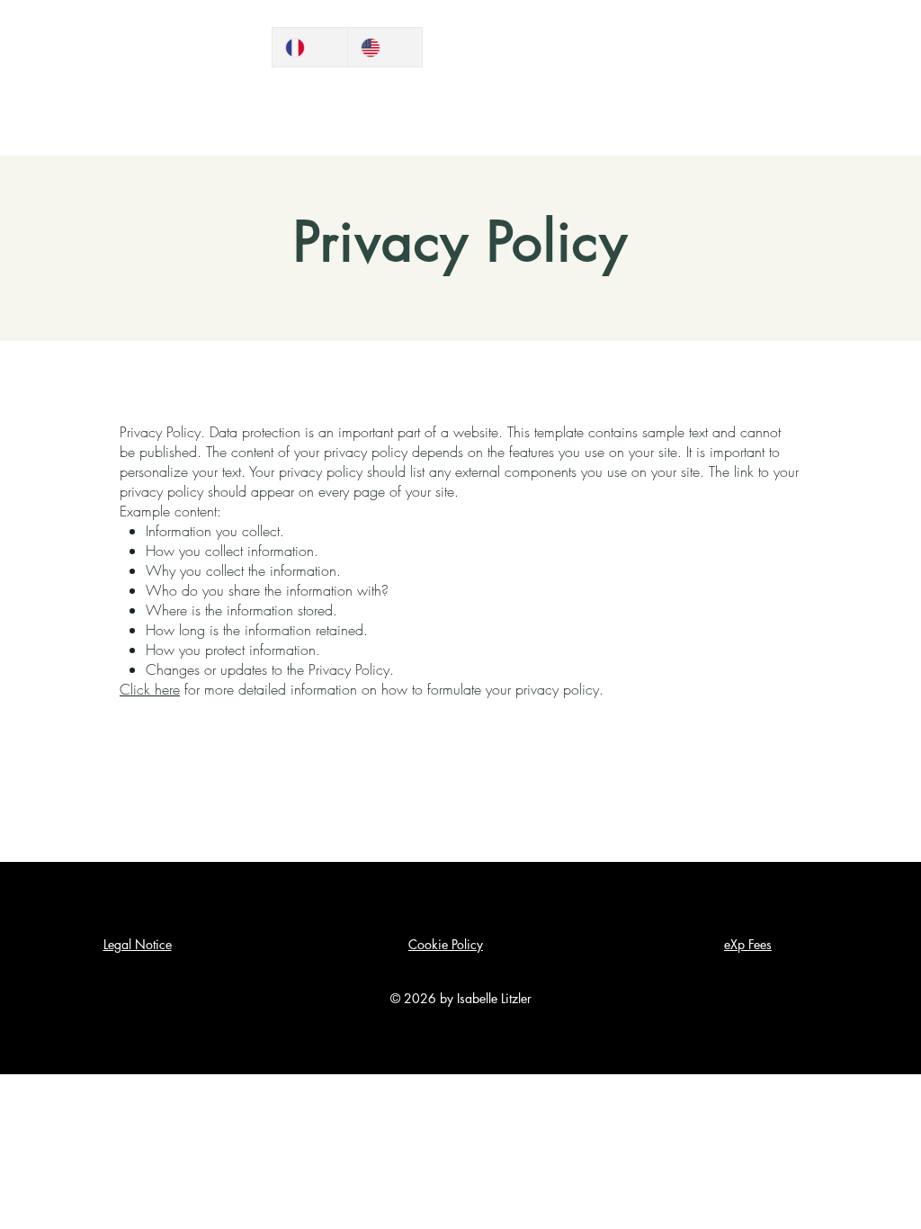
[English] (385, 47)
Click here (150, 689)
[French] (310, 47)
